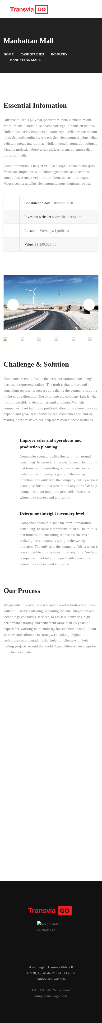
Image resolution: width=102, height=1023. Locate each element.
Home (9, 54)
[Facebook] (43, 956)
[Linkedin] (58, 956)
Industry (59, 54)
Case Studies (32, 54)
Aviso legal (37, 967)
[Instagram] (51, 956)
